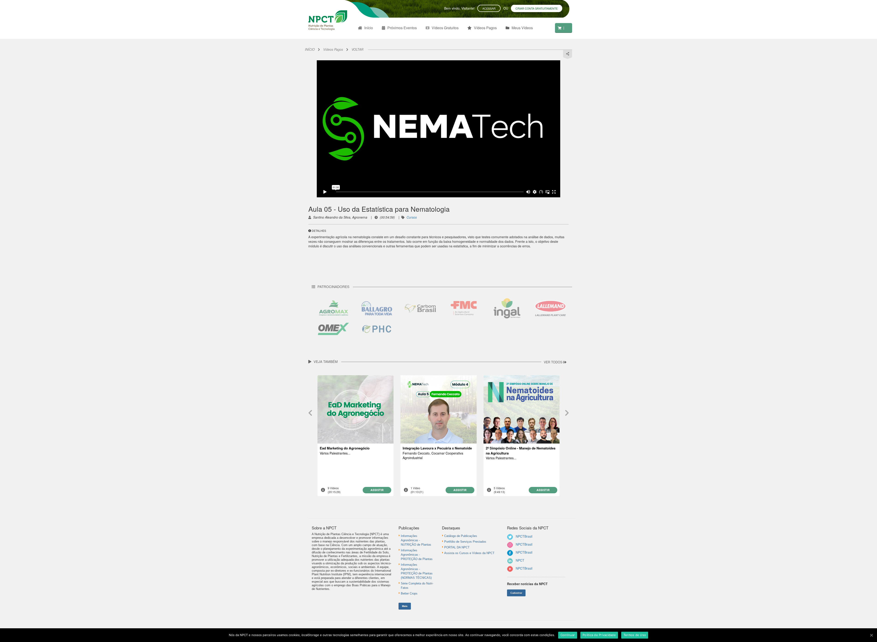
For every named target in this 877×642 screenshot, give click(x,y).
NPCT (520, 560)
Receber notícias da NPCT (527, 583)
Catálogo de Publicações (460, 536)
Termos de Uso (634, 635)
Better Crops (409, 593)
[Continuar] (871, 635)
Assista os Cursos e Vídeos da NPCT (469, 553)
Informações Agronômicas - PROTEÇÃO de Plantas (417, 555)
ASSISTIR (376, 490)
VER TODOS (553, 362)
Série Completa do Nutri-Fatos (417, 585)
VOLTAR (357, 49)
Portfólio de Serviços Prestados (465, 541)
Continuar (567, 635)
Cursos (412, 217)
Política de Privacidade (599, 635)
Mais (404, 606)
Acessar (489, 8)
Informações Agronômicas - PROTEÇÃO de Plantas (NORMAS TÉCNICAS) (417, 571)
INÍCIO (310, 49)
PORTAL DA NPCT (457, 547)
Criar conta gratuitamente (536, 8)
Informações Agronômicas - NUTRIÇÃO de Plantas (416, 540)
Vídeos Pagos (333, 49)
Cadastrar (516, 593)
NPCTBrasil (524, 536)
